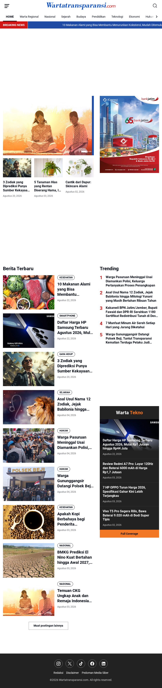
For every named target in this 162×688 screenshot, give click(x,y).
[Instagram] (58, 663)
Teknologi (117, 16)
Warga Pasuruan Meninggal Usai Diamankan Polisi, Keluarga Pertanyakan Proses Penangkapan (75, 442)
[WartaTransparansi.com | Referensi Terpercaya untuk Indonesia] (81, 6)
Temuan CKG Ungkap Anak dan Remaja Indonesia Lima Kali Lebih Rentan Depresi (73, 595)
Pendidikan (98, 16)
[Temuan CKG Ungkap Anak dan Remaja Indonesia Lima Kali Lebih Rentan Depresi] (47, 125)
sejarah (64, 392)
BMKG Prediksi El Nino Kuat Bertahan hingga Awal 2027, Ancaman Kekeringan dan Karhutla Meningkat (74, 557)
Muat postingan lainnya (48, 625)
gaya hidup (66, 354)
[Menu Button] (7, 6)
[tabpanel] (48, 125)
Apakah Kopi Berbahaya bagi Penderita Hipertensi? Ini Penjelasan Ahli (71, 519)
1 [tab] (79, 151)
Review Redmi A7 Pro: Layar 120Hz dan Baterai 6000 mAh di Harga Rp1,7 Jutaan (128, 468)
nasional (65, 545)
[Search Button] (155, 6)
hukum (63, 430)
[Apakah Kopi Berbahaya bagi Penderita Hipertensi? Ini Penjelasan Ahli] (28, 522)
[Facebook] (92, 663)
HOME (10, 16)
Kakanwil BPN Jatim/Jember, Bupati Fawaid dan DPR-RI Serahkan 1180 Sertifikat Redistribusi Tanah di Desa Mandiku (131, 312)
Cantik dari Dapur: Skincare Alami (78, 184)
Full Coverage (129, 533)
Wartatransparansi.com (73, 679)
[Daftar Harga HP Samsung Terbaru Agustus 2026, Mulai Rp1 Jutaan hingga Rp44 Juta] (28, 330)
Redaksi (58, 672)
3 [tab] (90, 151)
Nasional (49, 16)
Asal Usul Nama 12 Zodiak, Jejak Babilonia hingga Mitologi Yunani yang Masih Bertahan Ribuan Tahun (73, 404)
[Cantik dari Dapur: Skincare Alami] (80, 167)
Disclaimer (72, 672)
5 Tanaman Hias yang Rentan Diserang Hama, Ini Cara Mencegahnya (48, 186)
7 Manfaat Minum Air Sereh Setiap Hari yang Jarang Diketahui (130, 325)
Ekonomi (134, 16)
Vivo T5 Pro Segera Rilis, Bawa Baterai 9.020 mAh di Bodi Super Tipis (126, 515)
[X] (70, 663)
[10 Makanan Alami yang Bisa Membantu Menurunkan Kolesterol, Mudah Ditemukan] (28, 292)
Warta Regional (29, 16)
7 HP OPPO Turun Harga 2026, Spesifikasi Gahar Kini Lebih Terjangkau (124, 492)
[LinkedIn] (103, 663)
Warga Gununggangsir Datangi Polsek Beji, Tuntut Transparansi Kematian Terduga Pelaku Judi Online (75, 481)
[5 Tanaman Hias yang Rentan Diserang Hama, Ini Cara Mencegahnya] (48, 167)
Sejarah (66, 16)
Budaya (81, 16)
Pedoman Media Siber (95, 672)
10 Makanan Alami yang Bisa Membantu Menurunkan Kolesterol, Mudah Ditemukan (93, 25)
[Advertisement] (81, 62)
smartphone (67, 315)
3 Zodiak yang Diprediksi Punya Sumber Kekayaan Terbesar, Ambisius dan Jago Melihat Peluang (16, 186)
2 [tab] (85, 151)
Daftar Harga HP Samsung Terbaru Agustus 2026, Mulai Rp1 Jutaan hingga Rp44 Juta (75, 327)
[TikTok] (81, 663)
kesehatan (66, 277)
